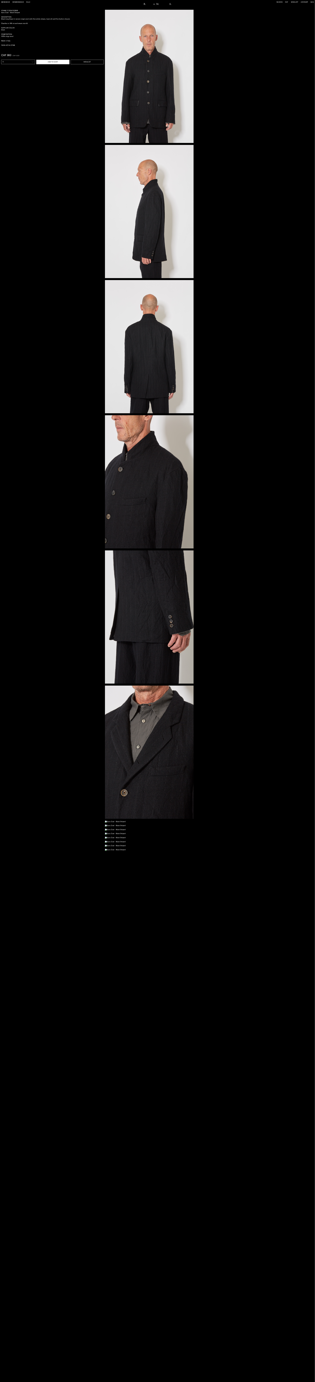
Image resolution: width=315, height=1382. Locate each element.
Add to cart (53, 62)
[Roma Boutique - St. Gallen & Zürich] (157, 4)
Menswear (5, 2)
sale (28, 2)
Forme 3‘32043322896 (9, 10)
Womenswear (18, 2)
